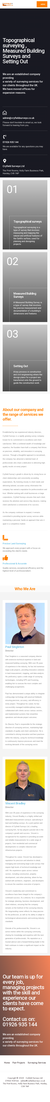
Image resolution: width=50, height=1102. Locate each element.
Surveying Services (37, 1062)
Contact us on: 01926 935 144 (20, 1022)
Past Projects (19, 1062)
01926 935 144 (10, 142)
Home (7, 1062)
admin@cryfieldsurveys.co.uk (18, 118)
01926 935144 (12, 1080)
